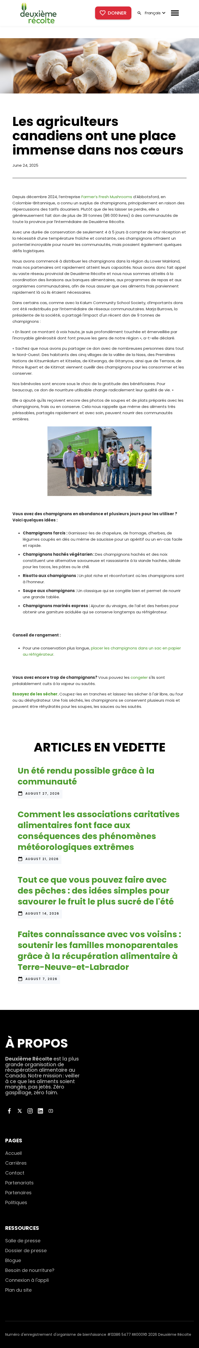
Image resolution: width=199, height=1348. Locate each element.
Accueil (13, 1153)
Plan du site (18, 1290)
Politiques (16, 1202)
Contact (14, 1173)
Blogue (13, 1260)
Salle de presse (22, 1240)
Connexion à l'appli (27, 1280)
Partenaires (18, 1192)
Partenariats (19, 1182)
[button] (154, 13)
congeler (139, 677)
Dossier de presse (26, 1250)
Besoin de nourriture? (29, 1270)
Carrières (16, 1163)
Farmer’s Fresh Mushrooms (106, 196)
